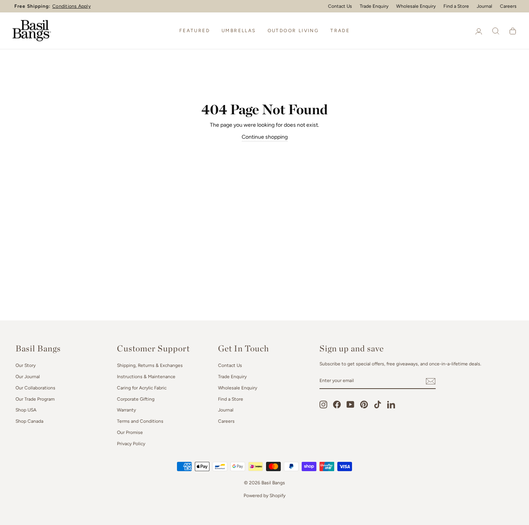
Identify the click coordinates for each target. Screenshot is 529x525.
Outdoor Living (293, 30)
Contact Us (340, 6)
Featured (194, 30)
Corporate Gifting (136, 399)
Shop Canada (29, 421)
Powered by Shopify (264, 495)
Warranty (126, 410)
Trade (340, 30)
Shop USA (25, 410)
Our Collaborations (35, 388)
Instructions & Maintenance (146, 376)
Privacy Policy (131, 443)
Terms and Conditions (140, 421)
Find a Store (456, 6)
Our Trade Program (35, 399)
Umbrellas (239, 30)
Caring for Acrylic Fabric (142, 388)
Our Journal (27, 376)
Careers (508, 6)
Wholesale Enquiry (416, 6)
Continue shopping (265, 137)
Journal (484, 6)
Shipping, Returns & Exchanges (150, 365)
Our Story (25, 365)
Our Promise (130, 432)
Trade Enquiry (374, 6)
